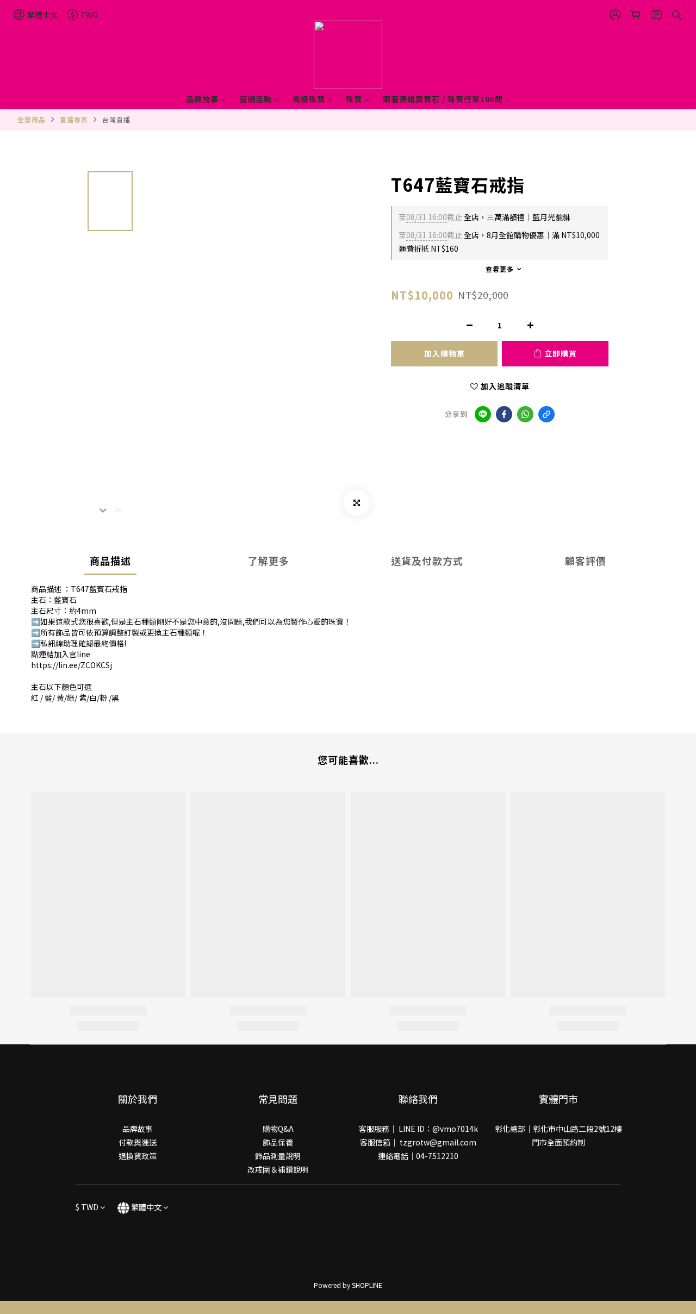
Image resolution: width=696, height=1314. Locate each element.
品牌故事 (202, 99)
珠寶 (354, 99)
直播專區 (74, 119)
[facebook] (504, 414)
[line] (483, 414)
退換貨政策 (138, 1155)
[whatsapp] (525, 414)
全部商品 (31, 119)
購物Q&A (278, 1128)
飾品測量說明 (278, 1155)
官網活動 (255, 99)
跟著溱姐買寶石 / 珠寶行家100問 (443, 99)
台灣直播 (116, 119)
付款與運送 (138, 1142)
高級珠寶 (309, 99)
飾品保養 (278, 1142)
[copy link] (546, 414)
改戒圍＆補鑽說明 (277, 1169)
